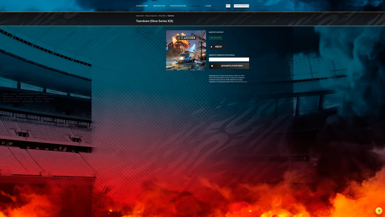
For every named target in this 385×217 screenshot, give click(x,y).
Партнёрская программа (24, 96)
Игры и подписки (151, 16)
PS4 (25, 99)
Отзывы (13, 94)
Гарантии (62, 94)
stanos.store (140, 16)
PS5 (30, 99)
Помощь (5, 94)
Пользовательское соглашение (29, 94)
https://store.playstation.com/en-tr (220, 77)
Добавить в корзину (232, 66)
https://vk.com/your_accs (239, 81)
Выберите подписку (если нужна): (222, 55)
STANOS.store (142, 6)
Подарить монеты (41, 96)
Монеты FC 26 (159, 6)
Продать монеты (8, 96)
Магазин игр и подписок (11, 101)
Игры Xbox (195, 6)
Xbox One (37, 99)
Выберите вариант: (216, 32)
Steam (208, 6)
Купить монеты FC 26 (10, 99)
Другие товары (150, 32)
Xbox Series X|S (215, 38)
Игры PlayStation (178, 6)
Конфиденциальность (49, 94)
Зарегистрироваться (241, 5)
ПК (21, 99)
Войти (228, 5)
